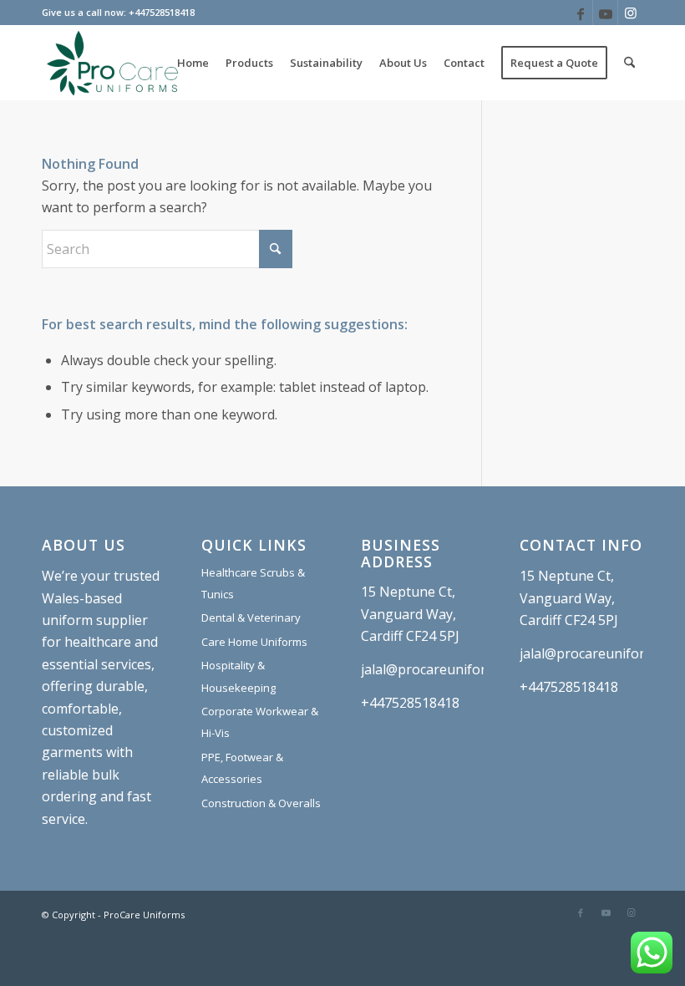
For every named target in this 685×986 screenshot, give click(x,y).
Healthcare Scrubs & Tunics (253, 583)
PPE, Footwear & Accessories (242, 768)
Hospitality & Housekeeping (238, 676)
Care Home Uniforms (254, 641)
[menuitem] (193, 62)
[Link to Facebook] (580, 12)
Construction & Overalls (261, 803)
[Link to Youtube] (605, 12)
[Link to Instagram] (630, 12)
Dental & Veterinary (251, 617)
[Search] (629, 62)
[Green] (113, 62)
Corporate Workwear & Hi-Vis (259, 722)
